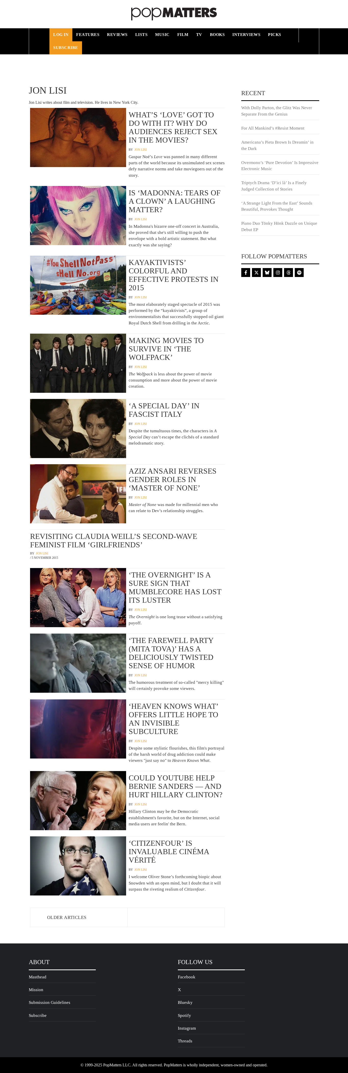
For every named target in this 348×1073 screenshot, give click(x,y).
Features (87, 34)
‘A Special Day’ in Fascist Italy (164, 409)
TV (199, 34)
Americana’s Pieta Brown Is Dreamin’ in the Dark (277, 145)
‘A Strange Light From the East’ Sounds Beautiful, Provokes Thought (276, 206)
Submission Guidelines (49, 1002)
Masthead (37, 977)
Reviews (117, 34)
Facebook (186, 977)
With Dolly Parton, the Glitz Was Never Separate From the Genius (276, 110)
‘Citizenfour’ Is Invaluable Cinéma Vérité (169, 851)
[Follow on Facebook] (245, 272)
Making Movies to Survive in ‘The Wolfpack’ (166, 348)
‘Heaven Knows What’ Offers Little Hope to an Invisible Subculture (173, 719)
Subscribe (65, 47)
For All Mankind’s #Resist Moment (272, 128)
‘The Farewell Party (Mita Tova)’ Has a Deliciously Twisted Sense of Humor (171, 653)
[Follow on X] (256, 272)
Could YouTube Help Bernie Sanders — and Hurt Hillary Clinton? (175, 786)
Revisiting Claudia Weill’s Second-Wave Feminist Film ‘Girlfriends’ (113, 540)
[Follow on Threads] (288, 272)
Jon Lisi (141, 150)
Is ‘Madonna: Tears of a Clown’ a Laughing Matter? (175, 201)
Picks (274, 34)
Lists (141, 34)
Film (183, 34)
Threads (185, 1041)
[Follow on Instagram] (277, 272)
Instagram (187, 1028)
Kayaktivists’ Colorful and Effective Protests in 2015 (174, 275)
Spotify (184, 1015)
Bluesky (185, 1002)
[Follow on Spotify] (299, 272)
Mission (36, 989)
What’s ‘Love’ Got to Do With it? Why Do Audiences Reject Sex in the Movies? (173, 127)
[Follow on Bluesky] (267, 272)
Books (217, 34)
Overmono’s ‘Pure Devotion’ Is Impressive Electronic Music (279, 165)
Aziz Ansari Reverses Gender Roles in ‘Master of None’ (173, 479)
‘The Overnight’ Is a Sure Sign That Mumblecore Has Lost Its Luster (175, 587)
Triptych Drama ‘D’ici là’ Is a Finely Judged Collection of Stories (274, 185)
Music (162, 34)
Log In (61, 34)
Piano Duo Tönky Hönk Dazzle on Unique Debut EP (279, 226)
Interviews (246, 34)
